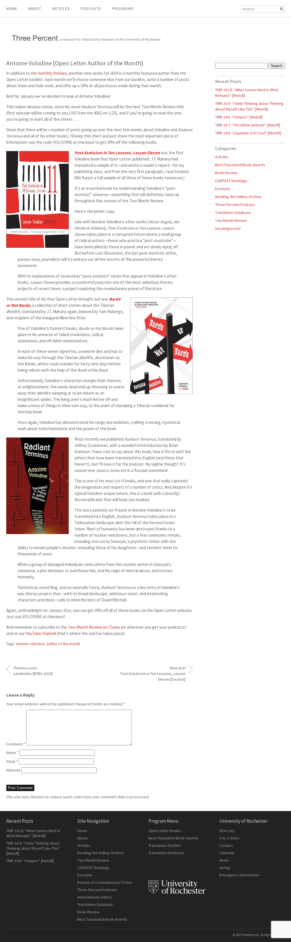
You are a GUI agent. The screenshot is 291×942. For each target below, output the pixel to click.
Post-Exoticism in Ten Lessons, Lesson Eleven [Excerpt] (153, 673)
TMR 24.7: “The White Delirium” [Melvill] (247, 125)
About (34, 8)
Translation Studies (164, 845)
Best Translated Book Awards (240, 164)
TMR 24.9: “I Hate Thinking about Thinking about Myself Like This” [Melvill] (33, 848)
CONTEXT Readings (231, 180)
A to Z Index (229, 838)
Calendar (226, 852)
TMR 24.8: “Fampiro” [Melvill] (239, 117)
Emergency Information (239, 875)
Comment (15, 744)
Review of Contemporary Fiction (104, 882)
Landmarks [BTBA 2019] (33, 670)
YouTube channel (41, 633)
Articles (221, 156)
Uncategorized (227, 228)
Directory (227, 830)
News (224, 860)
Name (12, 752)
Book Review (226, 172)
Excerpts (222, 188)
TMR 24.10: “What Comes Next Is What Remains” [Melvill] (33, 833)
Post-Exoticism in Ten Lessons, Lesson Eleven (117, 152)
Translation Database (233, 212)
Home (11, 8)
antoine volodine (30, 643)
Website (13, 770)
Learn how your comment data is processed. (111, 796)
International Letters (94, 897)
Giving (224, 867)
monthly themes (52, 73)
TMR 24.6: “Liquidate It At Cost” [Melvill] (248, 133)
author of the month (63, 643)
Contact (226, 845)
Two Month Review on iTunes (94, 627)
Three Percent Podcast (235, 204)
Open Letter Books (164, 830)
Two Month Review (231, 220)
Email (12, 761)
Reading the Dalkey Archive (238, 196)
